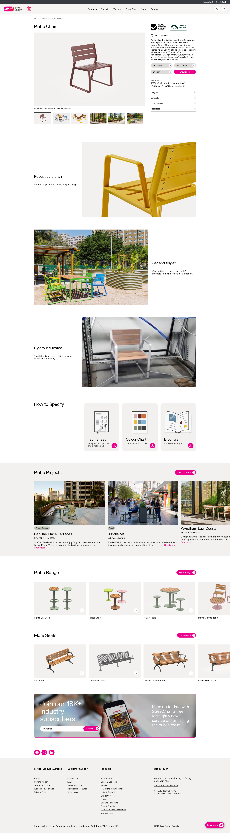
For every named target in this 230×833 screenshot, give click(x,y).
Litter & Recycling (109, 792)
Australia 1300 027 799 (165, 790)
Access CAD (208, 2)
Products (92, 9)
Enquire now (185, 72)
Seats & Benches (109, 781)
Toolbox (117, 9)
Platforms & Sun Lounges (113, 788)
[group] (42, 118)
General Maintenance (77, 788)
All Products (106, 778)
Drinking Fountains (109, 802)
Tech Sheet (157, 65)
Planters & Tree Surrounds (113, 809)
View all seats (185, 635)
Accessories (107, 813)
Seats (50, 18)
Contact (154, 9)
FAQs (69, 781)
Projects (105, 9)
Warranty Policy (74, 785)
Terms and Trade (42, 785)
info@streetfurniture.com (166, 785)
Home (36, 18)
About (143, 9)
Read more (39, 547)
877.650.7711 (221, 2)
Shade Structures (109, 795)
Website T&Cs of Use (44, 788)
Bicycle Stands (108, 806)
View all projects (184, 472)
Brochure (156, 72)
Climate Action (41, 781)
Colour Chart (181, 65)
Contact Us (72, 778)
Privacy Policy (40, 792)
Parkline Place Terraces (53, 534)
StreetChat (131, 9)
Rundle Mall (117, 534)
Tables (104, 785)
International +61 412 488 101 (167, 793)
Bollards (105, 799)
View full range (185, 572)
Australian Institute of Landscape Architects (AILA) (82, 826)
